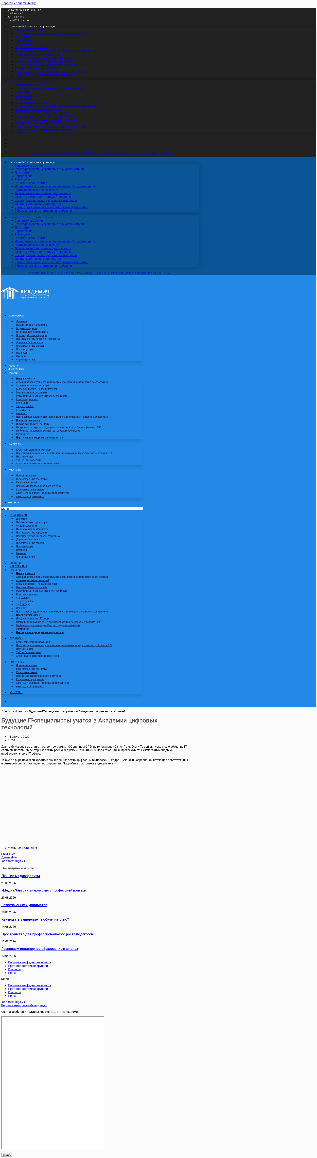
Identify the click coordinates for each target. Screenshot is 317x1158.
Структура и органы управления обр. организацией (49, 33)
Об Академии (16, 315)
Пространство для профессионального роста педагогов (47, 934)
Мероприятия (16, 369)
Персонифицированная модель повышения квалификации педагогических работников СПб (64, 453)
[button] (72, 508)
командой (58, 1011)
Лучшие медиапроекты (20, 876)
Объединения (27, 848)
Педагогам (14, 443)
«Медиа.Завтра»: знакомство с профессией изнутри (43, 890)
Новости (13, 365)
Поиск (12, 972)
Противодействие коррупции (28, 966)
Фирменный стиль (25, 359)
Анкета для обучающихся (30, 496)
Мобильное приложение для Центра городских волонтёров (48, 430)
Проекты (13, 372)
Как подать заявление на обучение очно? (35, 919)
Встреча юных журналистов (24, 905)
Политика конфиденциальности (29, 962)
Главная (6, 711)
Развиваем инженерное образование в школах (39, 949)
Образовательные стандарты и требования (44, 75)
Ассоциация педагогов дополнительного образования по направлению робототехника (62, 382)
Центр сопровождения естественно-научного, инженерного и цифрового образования (62, 416)
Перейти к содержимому (18, 3)
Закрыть (7, 1155)
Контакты (13, 502)
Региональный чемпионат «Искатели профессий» (42, 396)
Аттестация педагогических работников (37, 463)
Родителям (15, 469)
